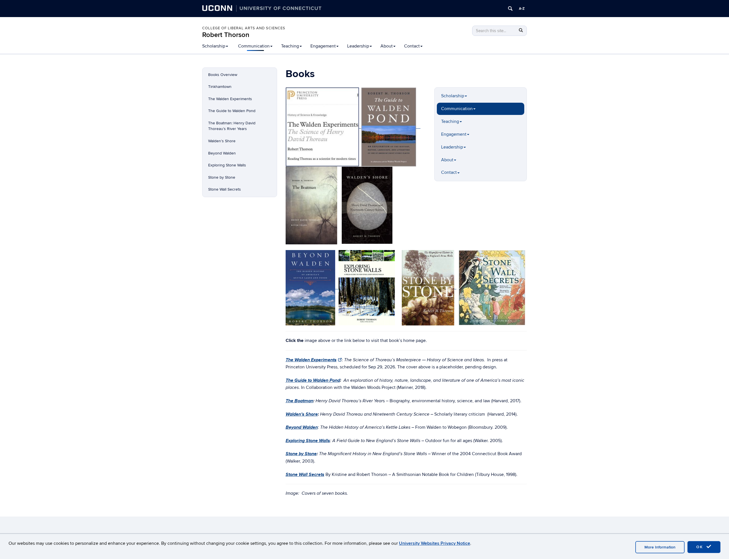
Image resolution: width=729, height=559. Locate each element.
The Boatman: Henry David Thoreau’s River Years (231, 126)
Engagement (323, 46)
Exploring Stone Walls (227, 165)
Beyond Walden (222, 153)
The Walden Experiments (230, 98)
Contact (412, 46)
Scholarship (213, 46)
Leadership (358, 46)
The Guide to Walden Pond (231, 110)
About (386, 46)
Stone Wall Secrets (224, 189)
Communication (254, 46)
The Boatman (299, 400)
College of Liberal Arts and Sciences (243, 28)
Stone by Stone (221, 177)
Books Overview (222, 74)
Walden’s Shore (222, 141)
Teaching (290, 46)
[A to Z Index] (521, 8)
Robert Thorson (225, 35)
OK (700, 546)
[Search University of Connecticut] (510, 8)
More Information (659, 547)
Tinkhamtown (220, 86)
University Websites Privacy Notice (434, 543)
